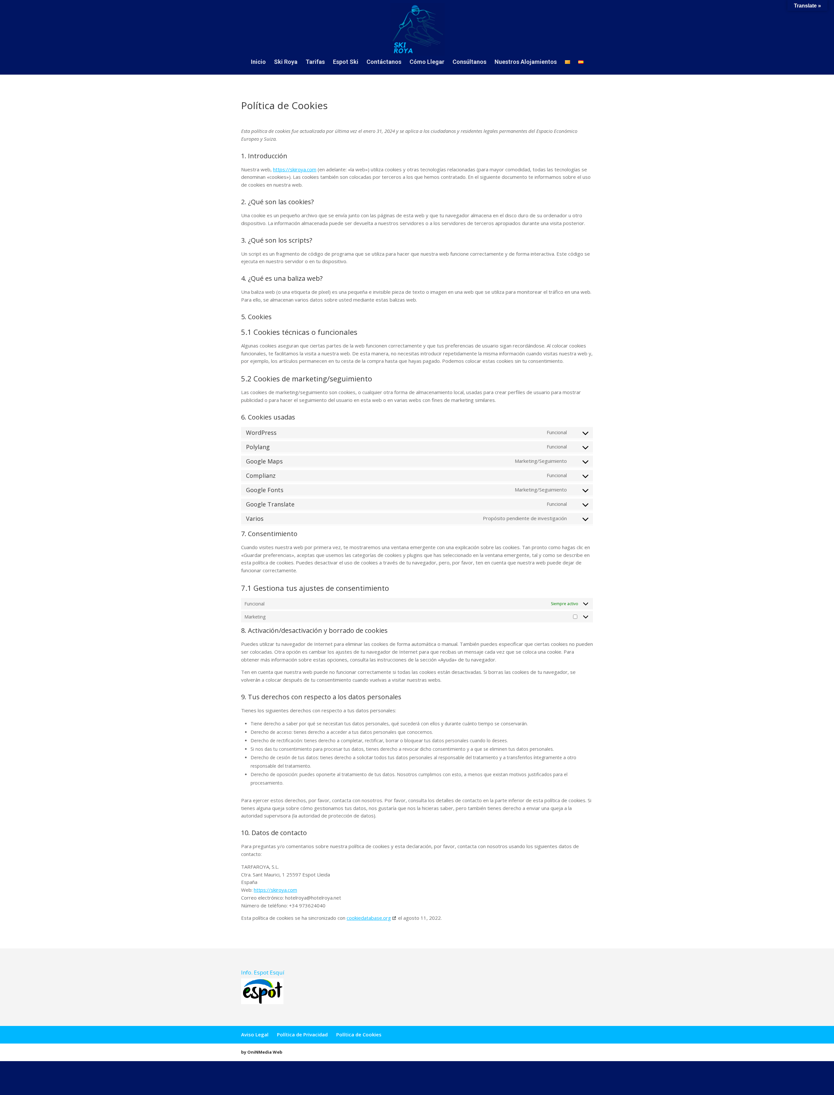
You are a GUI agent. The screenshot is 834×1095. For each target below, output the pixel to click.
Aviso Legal (254, 1034)
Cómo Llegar (427, 62)
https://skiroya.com (294, 169)
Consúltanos (469, 62)
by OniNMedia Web (261, 1052)
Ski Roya (285, 62)
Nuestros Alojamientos (526, 62)
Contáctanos (384, 62)
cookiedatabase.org (369, 918)
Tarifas (315, 62)
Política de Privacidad (302, 1034)
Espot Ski (345, 62)
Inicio (258, 62)
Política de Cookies (358, 1034)
